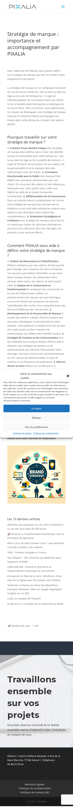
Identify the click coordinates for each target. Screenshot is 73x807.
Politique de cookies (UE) (34, 792)
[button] (68, 376)
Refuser (36, 417)
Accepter (36, 408)
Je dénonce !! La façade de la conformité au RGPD (35, 603)
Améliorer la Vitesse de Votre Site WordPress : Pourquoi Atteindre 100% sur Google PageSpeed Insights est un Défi (34, 589)
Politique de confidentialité (45, 433)
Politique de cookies (22, 433)
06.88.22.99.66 (15, 764)
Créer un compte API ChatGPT (24, 598)
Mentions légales (34, 784)
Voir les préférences (36, 427)
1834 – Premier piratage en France (26, 552)
